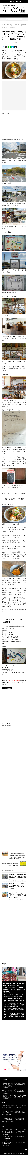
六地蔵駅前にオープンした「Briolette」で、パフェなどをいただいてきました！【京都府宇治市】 (14, 1090)
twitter (10, 680)
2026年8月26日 (5, 1109)
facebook (17, 680)
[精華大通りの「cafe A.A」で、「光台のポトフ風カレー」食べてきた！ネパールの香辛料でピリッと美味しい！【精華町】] (5, 894)
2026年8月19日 (5, 1093)
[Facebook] (8, 1)
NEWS (3, 1102)
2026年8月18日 (5, 1098)
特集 (3, 1126)
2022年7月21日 (13, 899)
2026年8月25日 (5, 1122)
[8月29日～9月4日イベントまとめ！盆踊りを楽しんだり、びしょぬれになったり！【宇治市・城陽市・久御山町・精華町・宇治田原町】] (14, 980)
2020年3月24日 (6, 43)
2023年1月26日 (13, 890)
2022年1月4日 (5, 1140)
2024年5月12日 (5, 1134)
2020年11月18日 (6, 1145)
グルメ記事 (4, 1079)
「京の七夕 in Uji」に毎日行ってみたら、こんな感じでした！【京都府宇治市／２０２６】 (14, 1000)
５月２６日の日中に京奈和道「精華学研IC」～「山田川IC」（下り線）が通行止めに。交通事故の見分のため (17, 877)
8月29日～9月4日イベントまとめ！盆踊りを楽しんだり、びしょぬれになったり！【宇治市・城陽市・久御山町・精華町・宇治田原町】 (14, 987)
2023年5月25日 (13, 880)
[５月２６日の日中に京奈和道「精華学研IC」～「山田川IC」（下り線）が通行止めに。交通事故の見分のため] (5, 876)
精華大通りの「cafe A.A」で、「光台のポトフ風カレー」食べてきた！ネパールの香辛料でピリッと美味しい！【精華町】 (17, 895)
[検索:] (14, 19)
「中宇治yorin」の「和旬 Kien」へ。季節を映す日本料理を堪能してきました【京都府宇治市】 (14, 1096)
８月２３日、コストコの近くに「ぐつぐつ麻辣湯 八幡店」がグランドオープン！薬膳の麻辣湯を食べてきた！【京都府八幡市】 (14, 1084)
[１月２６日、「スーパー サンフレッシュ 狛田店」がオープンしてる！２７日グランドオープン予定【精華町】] (5, 885)
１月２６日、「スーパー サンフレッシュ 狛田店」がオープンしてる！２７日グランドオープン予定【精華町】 (17, 886)
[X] (11, 1)
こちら (11, 667)
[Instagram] (14, 1)
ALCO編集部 (14, 43)
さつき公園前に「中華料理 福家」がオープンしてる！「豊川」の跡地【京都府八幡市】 (14, 1010)
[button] (26, 16)
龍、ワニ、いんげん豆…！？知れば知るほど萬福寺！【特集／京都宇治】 (13, 1143)
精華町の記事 (8, 688)
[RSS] (17, 1)
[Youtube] (20, 1)
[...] (22, 996)
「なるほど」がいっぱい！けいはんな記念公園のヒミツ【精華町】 (14, 1137)
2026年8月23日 (5, 1087)
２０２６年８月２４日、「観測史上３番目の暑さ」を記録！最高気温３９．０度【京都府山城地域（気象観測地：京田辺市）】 (14, 1015)
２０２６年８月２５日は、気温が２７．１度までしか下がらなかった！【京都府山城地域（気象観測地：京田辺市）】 (14, 1005)
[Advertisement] (14, 95)
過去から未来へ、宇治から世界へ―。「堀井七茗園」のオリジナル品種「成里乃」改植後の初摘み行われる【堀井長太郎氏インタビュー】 (14, 1131)
